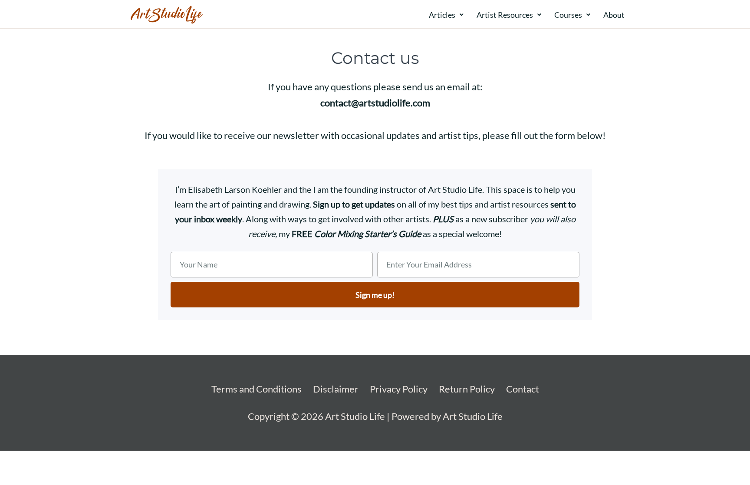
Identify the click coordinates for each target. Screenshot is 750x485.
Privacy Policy (399, 389)
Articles (442, 15)
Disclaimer (336, 389)
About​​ (614, 15)
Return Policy (467, 389)
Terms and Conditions (256, 389)
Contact (522, 389)
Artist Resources (505, 15)
